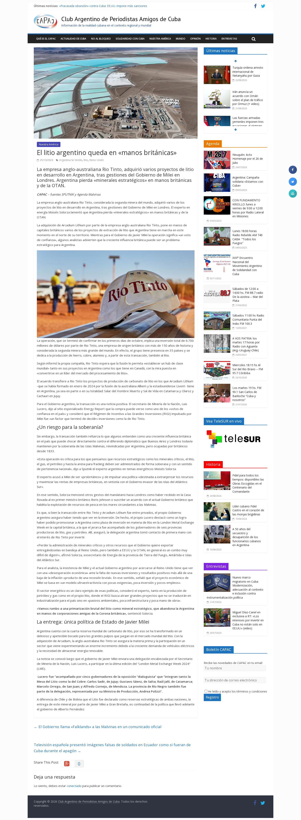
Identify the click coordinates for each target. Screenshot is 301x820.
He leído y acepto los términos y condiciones (237, 691)
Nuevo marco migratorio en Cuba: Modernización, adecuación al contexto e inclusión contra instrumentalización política (235, 587)
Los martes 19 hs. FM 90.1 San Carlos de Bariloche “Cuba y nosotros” (246, 394)
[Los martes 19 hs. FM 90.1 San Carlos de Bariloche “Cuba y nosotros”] (217, 386)
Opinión (195, 38)
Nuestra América (160, 38)
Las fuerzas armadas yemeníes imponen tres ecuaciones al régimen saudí (108, 6)
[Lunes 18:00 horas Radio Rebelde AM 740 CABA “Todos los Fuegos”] (217, 229)
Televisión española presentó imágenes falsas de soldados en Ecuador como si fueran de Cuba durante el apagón (112, 747)
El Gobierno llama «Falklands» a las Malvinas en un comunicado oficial (97, 726)
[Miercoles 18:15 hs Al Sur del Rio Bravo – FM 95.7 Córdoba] (217, 363)
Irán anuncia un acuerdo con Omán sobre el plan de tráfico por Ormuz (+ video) (247, 74)
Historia (211, 38)
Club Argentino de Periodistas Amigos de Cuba (121, 19)
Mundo (180, 38)
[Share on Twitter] (293, 184)
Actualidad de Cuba (73, 38)
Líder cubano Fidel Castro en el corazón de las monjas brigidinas (248, 510)
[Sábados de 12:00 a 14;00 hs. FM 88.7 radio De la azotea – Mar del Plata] (217, 287)
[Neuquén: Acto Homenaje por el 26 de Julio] (217, 153)
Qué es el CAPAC (46, 38)
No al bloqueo (101, 38)
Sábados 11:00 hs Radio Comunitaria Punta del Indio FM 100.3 (248, 319)
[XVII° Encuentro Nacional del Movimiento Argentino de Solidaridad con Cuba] (217, 256)
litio (86, 160)
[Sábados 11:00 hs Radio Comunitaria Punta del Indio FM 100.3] (217, 313)
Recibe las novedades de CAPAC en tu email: (233, 663)
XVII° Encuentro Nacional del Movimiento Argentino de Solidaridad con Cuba (247, 266)
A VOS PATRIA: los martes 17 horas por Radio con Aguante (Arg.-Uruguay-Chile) (246, 344)
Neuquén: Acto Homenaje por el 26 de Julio (247, 159)
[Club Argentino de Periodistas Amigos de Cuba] (45, 16)
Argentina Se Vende (70, 160)
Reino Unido (96, 160)
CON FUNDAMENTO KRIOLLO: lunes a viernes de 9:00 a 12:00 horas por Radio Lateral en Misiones (248, 208)
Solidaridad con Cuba (130, 38)
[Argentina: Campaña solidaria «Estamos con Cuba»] (217, 176)
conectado (74, 786)
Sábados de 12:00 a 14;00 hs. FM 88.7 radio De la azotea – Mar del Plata (247, 295)
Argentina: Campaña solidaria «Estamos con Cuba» (247, 181)
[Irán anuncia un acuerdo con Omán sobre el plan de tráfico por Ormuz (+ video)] (217, 68)
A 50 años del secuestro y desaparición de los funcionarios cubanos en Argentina (246, 537)
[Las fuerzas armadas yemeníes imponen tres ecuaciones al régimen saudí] (217, 94)
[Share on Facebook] (293, 173)
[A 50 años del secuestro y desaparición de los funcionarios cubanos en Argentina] (217, 527)
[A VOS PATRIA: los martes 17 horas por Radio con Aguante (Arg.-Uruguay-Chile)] (217, 336)
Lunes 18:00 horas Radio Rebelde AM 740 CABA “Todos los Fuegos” (247, 237)
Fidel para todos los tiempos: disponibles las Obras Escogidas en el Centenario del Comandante (248, 483)
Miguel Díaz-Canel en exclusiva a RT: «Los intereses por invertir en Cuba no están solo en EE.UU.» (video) (248, 620)
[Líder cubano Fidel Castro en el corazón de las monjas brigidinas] (217, 504)
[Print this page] (293, 196)
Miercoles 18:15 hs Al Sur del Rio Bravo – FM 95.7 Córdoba (247, 369)
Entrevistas (229, 38)
